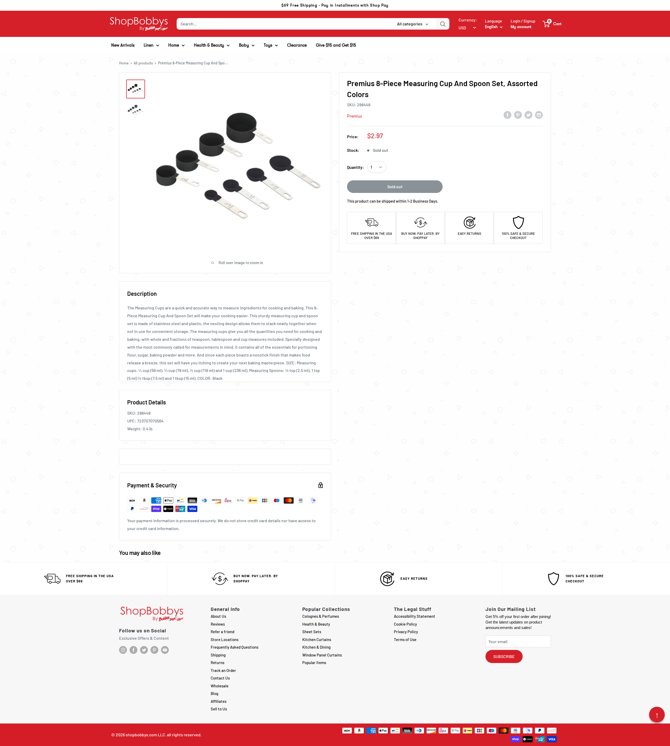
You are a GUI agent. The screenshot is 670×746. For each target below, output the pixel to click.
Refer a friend (222, 631)
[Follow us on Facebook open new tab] (133, 650)
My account (521, 27)
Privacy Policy (406, 631)
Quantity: (355, 167)
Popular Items (314, 662)
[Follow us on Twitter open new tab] (144, 650)
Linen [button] (148, 45)
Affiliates (218, 701)
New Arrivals (123, 45)
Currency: (468, 19)
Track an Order (223, 670)
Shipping (218, 655)
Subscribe (504, 656)
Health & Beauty (316, 624)
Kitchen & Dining (316, 647)
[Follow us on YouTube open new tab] (165, 650)
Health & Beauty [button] (209, 45)
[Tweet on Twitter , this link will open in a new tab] (528, 114)
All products (143, 63)
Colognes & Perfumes (320, 616)
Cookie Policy (405, 624)
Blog (214, 693)
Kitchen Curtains (316, 639)
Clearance (297, 45)
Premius (354, 116)
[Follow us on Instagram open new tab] (123, 650)
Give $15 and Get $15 (336, 45)
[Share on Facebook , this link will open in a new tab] (507, 114)
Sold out (395, 186)
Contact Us (220, 678)
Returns (217, 662)
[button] (552, 23)
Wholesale (219, 685)
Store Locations (224, 639)
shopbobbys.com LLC (145, 734)
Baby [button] (244, 45)
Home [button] (173, 45)
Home (124, 63)
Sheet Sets (311, 631)
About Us (218, 616)
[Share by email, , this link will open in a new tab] (539, 114)
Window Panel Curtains (322, 655)
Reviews (218, 624)
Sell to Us (219, 708)
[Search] (442, 24)
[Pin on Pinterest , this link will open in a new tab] (518, 114)
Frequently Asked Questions (234, 647)
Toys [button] (268, 45)
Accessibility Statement (414, 616)
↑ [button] (657, 714)
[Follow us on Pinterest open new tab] (154, 650)
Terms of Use (405, 639)
